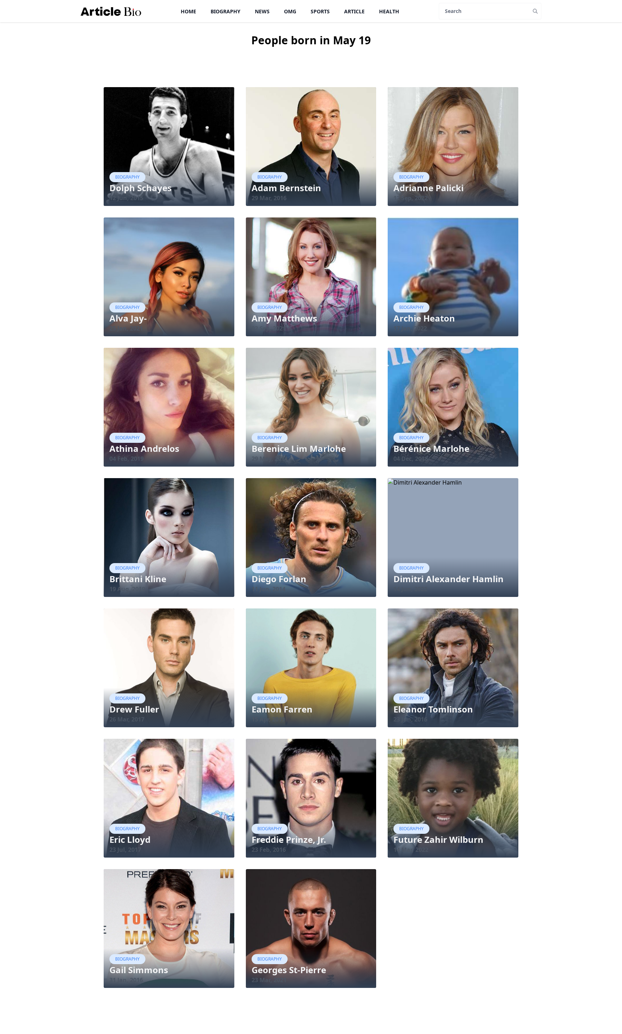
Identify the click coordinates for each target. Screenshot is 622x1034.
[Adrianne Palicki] (453, 146)
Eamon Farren (282, 709)
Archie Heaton (424, 318)
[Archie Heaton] (453, 276)
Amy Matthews (284, 318)
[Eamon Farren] (311, 667)
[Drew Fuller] (169, 667)
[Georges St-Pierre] (311, 928)
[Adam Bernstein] (311, 146)
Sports (320, 11)
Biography (225, 11)
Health (389, 11)
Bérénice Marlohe (431, 448)
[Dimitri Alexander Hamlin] (453, 537)
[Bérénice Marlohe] (453, 407)
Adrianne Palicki (428, 188)
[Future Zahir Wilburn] (453, 798)
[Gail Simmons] (169, 928)
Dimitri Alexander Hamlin (448, 579)
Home (188, 11)
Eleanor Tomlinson (433, 709)
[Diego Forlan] (311, 537)
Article (354, 11)
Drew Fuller (134, 709)
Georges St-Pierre (289, 970)
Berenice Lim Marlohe (299, 448)
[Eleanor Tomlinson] (453, 667)
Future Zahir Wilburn (438, 839)
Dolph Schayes (140, 188)
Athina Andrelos (144, 448)
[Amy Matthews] (311, 276)
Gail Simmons (138, 970)
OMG (290, 11)
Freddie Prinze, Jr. (289, 839)
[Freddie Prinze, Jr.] (311, 798)
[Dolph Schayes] (169, 146)
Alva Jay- (128, 318)
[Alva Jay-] (169, 276)
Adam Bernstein (286, 188)
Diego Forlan (279, 579)
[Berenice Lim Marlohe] (311, 407)
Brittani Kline (137, 579)
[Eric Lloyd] (169, 798)
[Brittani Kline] (169, 537)
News (262, 11)
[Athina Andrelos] (169, 407)
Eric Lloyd (129, 839)
